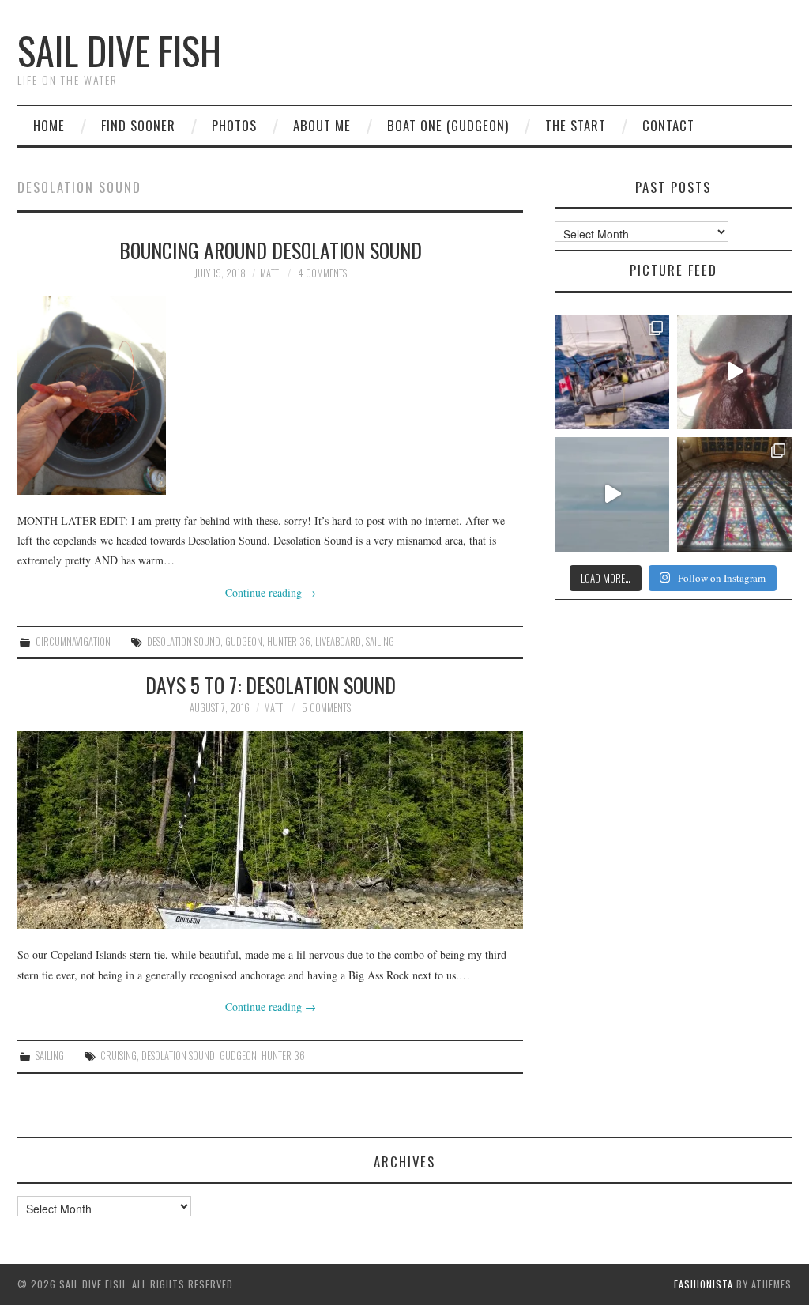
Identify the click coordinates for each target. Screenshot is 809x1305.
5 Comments (326, 707)
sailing (380, 641)
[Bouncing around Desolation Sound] (270, 395)
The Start (575, 125)
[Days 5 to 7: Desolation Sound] (270, 830)
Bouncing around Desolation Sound (270, 250)
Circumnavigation (73, 641)
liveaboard (338, 641)
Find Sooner (138, 125)
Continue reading (270, 592)
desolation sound (183, 641)
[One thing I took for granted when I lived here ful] (734, 494)
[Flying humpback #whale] (612, 494)
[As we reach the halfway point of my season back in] (612, 372)
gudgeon (243, 641)
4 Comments (322, 273)
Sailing (50, 1055)
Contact (668, 125)
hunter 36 (288, 641)
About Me (322, 125)
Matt (269, 273)
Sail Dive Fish (119, 50)
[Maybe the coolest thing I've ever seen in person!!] (734, 372)
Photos (234, 125)
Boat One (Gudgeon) (448, 125)
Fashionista (703, 1284)
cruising (118, 1055)
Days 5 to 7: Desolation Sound (270, 684)
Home (49, 125)
